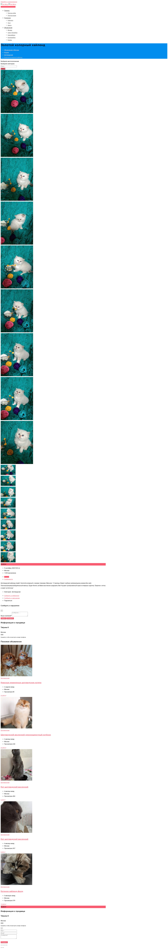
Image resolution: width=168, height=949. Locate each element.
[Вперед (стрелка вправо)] (3, 947)
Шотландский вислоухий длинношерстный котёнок (26, 734)
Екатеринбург (12, 37)
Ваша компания (6, 616)
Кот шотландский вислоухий (14, 787)
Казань (10, 40)
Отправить (10, 618)
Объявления (8, 28)
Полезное (7, 18)
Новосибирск (11, 35)
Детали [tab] (6, 577)
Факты (9, 25)
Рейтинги (10, 20)
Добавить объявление (8, 7)
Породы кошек (12, 15)
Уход (9, 23)
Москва (10, 30)
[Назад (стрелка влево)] (1, 947)
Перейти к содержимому (9, 2)
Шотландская (5, 678)
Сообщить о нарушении (12, 598)
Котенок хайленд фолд (12, 891)
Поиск (3, 68)
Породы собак (12, 13)
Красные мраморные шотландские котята (21, 682)
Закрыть (3, 618)
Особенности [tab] (8, 579)
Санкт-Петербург (13, 32)
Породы (7, 10)
